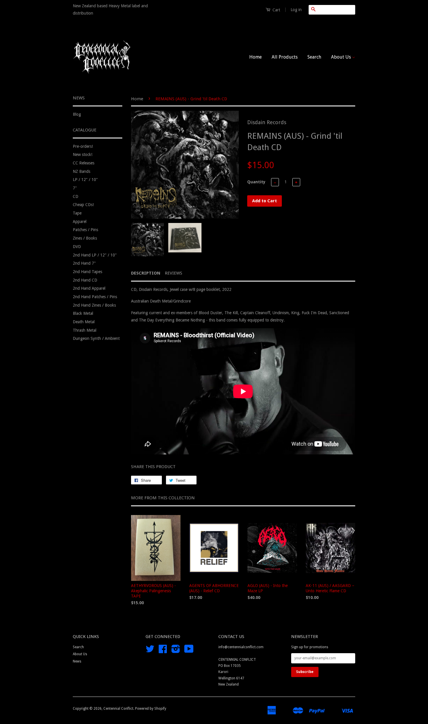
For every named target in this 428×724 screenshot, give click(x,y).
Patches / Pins (85, 229)
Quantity (256, 182)
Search (314, 57)
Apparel (79, 221)
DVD (77, 246)
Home (255, 57)
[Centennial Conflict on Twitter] (150, 651)
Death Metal (84, 321)
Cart (275, 10)
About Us (341, 57)
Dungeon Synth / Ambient (96, 338)
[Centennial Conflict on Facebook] (162, 651)
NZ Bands (81, 171)
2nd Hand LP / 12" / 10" (95, 255)
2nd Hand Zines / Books (94, 305)
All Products (285, 57)
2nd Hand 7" (84, 263)
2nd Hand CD (85, 280)
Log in (296, 9)
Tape (77, 213)
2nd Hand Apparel (89, 288)
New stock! (82, 154)
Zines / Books (85, 238)
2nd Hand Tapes (87, 271)
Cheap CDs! (83, 204)
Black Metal (83, 313)
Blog (77, 114)
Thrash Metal (84, 330)
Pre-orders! (83, 146)
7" (75, 188)
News (77, 661)
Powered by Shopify (150, 709)
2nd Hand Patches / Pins (95, 296)
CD (75, 196)
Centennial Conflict (118, 709)
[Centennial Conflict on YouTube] (189, 651)
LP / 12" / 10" (85, 179)
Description (145, 273)
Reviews (173, 273)
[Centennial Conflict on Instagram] (175, 651)
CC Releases (83, 163)
